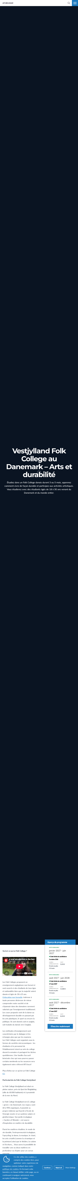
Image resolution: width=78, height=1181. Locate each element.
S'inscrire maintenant (60, 1026)
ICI (4, 1073)
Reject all (59, 1167)
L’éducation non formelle (12, 997)
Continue (47, 1167)
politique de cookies (11, 1169)
